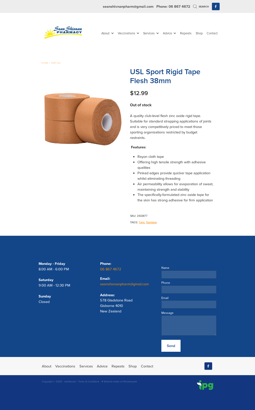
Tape (142, 222)
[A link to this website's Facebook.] (216, 6)
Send (171, 345)
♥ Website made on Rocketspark (119, 381)
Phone (165, 282)
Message (167, 312)
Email (165, 297)
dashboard (70, 381)
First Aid (56, 62)
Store (44, 62)
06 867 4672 (111, 269)
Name (165, 267)
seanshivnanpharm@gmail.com (128, 6)
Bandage (151, 222)
